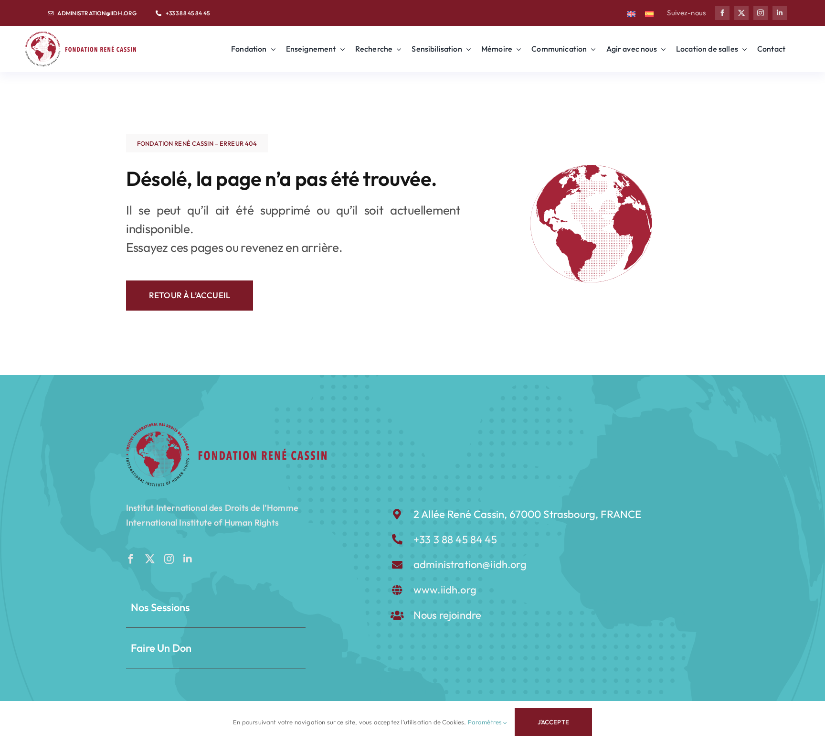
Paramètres (486, 722)
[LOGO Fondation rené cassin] (80, 36)
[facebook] (722, 13)
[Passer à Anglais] (631, 13)
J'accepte (553, 722)
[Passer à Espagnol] (649, 13)
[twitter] (741, 13)
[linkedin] (779, 13)
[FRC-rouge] (226, 427)
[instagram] (760, 13)
